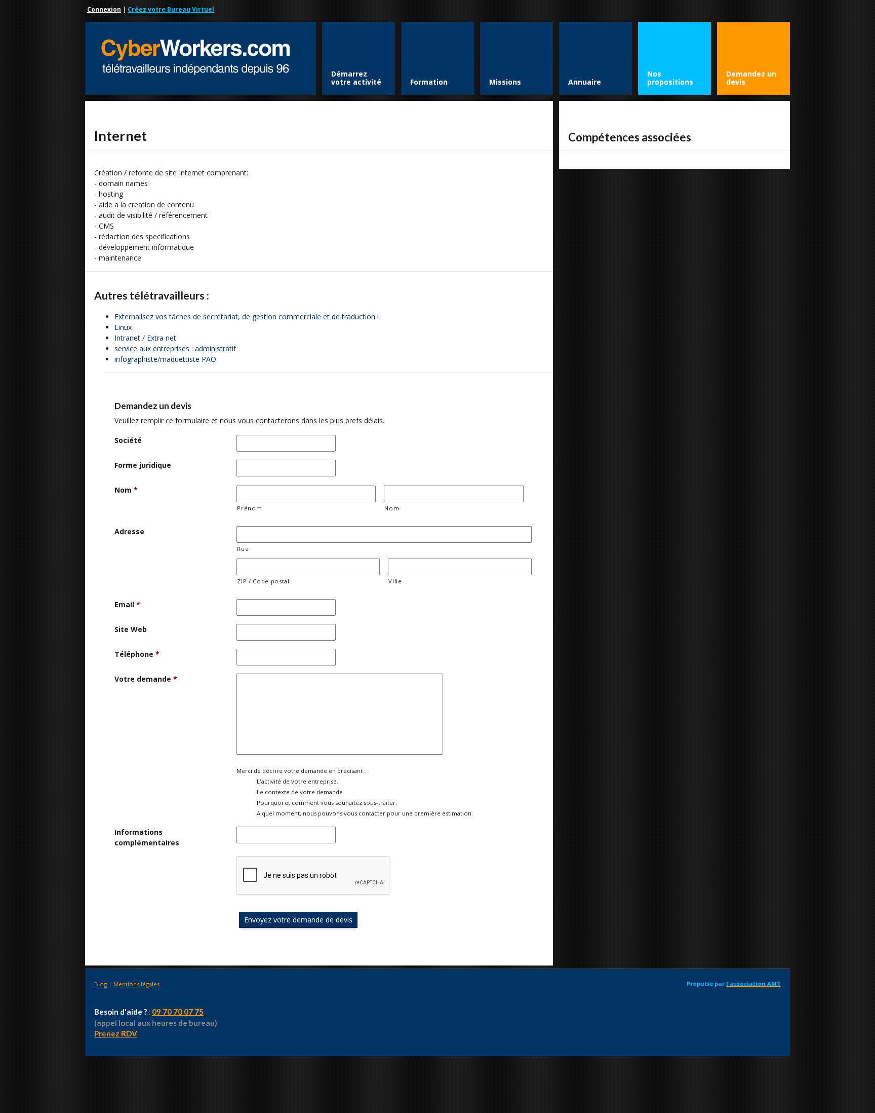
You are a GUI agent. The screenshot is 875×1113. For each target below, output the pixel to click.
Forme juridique (142, 465)
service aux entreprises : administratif (175, 348)
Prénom (249, 508)
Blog (100, 984)
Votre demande (145, 679)
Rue (243, 548)
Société (128, 440)
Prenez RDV (115, 1033)
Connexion (104, 9)
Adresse (129, 531)
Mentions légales (136, 984)
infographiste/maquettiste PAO (165, 359)
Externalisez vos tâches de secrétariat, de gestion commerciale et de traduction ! (246, 316)
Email (127, 604)
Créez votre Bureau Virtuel (171, 9)
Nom (126, 490)
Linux (123, 327)
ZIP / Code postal (263, 581)
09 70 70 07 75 (178, 1011)
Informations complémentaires (146, 837)
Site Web (130, 629)
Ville (395, 581)
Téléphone (137, 654)
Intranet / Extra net (145, 338)
